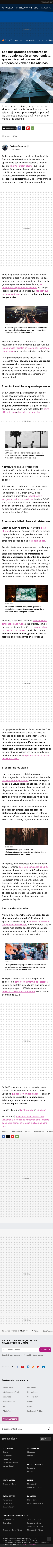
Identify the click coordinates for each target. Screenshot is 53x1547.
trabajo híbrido (38, 541)
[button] (19, 146)
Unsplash (41, 1110)
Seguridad (7, 1397)
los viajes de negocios (29, 412)
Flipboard (28, 128)
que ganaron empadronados (25, 1094)
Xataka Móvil (7, 1455)
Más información (29, 1545)
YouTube (49, 40)
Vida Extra (31, 1455)
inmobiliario (39, 1131)
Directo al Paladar (9, 1484)
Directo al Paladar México (12, 1530)
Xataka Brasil (7, 1523)
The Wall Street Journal (21, 166)
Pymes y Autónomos (35, 1503)
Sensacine (31, 1468)
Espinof (30, 1471)
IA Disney (35, 1331)
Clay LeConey (26, 1110)
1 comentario (10, 128)
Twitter (23, 128)
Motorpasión (32, 1484)
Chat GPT (24, 1331)
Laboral (30, 1401)
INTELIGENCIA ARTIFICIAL (27, 8)
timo (4, 1406)
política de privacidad (35, 1355)
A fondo (28, 1131)
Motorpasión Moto (34, 1487)
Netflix (30, 1406)
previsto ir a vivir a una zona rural (18, 991)
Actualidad (31, 1387)
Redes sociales (9, 1401)
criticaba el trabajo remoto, (15, 780)
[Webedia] (47, 1)
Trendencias (7, 1500)
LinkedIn (43, 1366)
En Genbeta (9, 325)
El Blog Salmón (32, 1500)
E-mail (32, 128)
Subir (43, 1439)
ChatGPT (8, 40)
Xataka (5, 1452)
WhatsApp (7, 1411)
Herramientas (16, 1131)
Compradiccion (8, 1507)
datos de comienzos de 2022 (33, 867)
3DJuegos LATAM (34, 1519)
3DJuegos (31, 1452)
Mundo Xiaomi (8, 1466)
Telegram (28, 1366)
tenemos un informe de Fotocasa (31, 982)
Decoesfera (7, 1503)
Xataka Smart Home (10, 1462)
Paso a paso (8, 1387)
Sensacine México (34, 1523)
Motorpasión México (35, 1530)
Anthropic (19, 40)
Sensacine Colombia (35, 1526)
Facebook (19, 128)
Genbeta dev (32, 1397)
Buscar (49, 1429)
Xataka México (8, 1519)
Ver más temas (10, 1419)
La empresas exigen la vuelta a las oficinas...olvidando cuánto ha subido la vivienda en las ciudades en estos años (25, 852)
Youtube (23, 1366)
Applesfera (7, 1459)
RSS (33, 1366)
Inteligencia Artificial (35, 1411)
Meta (41, 40)
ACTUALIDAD (7, 8)
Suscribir (45, 1350)
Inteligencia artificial (11, 1392)
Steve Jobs (30, 40)
